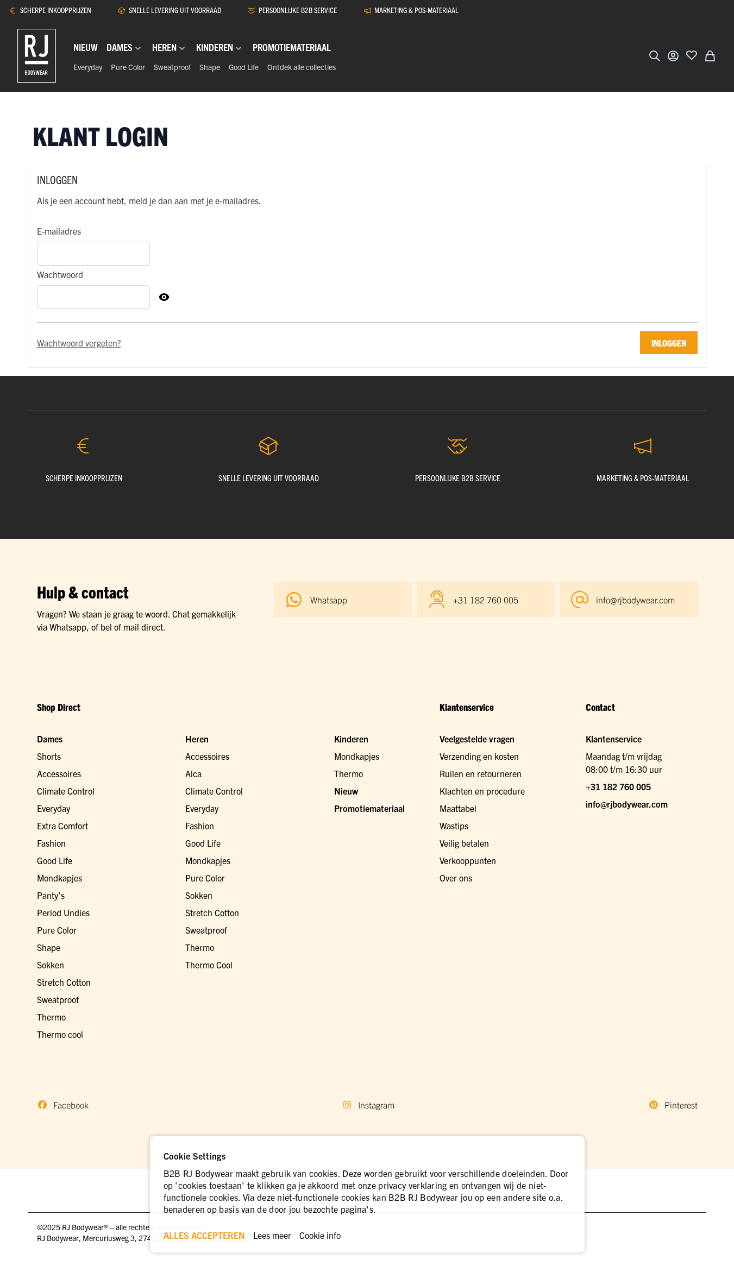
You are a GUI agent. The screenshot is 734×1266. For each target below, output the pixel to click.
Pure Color (128, 67)
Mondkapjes (59, 877)
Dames (49, 738)
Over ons (456, 877)
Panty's (51, 895)
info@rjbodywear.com (627, 803)
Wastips (454, 825)
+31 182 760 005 (618, 786)
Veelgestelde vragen (477, 738)
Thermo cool (60, 1034)
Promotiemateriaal (369, 808)
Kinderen (351, 738)
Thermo (51, 1016)
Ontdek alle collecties (301, 67)
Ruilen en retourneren (481, 773)
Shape (209, 67)
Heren (197, 738)
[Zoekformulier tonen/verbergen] (654, 55)
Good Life (244, 67)
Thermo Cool (209, 964)
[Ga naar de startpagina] (36, 56)
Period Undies (63, 912)
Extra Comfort (62, 825)
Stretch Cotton (64, 982)
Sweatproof (172, 67)
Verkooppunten (468, 860)
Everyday (87, 67)
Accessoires (59, 773)
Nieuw (346, 790)
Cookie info (320, 1235)
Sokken (50, 964)
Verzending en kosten (479, 756)
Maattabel (458, 808)
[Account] (673, 55)
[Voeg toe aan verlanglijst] (691, 54)
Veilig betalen (464, 842)
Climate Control (66, 790)
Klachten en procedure (482, 790)
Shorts (49, 756)
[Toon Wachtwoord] (164, 297)
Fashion (51, 842)
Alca (193, 773)
